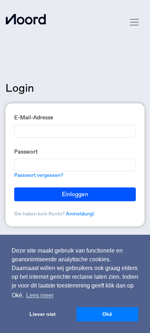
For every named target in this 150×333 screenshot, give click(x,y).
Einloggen (75, 194)
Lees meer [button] (40, 295)
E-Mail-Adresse (33, 117)
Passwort (26, 151)
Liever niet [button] (42, 314)
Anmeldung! (80, 214)
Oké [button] (107, 314)
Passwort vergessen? (38, 175)
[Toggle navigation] (134, 22)
